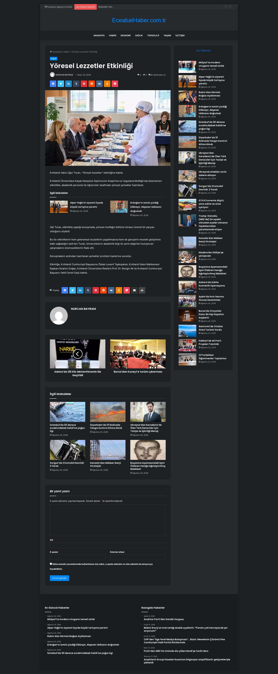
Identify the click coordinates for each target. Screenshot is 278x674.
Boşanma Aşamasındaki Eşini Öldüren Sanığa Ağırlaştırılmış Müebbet (147, 466)
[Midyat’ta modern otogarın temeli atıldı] (187, 67)
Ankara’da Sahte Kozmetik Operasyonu (212, 284)
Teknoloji (153, 35)
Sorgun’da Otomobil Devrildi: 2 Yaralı (67, 464)
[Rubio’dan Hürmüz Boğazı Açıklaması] (187, 97)
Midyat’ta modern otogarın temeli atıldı (211, 64)
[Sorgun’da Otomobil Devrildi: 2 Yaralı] (67, 450)
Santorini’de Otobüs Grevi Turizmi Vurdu (211, 328)
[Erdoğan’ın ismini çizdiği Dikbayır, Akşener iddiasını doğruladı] (119, 207)
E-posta (55, 552)
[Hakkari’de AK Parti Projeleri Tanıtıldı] (187, 345)
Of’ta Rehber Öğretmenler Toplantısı (212, 356)
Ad (52, 540)
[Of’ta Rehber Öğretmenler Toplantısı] (187, 359)
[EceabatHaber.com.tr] (139, 20)
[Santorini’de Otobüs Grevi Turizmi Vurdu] (187, 331)
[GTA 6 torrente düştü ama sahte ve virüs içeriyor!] (187, 205)
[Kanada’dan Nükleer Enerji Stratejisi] (107, 450)
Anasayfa (99, 35)
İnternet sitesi (117, 552)
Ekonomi (126, 35)
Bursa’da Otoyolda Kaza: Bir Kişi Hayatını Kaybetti (211, 314)
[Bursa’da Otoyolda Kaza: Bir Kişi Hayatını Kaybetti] (187, 315)
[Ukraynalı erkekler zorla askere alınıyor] (187, 176)
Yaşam (167, 35)
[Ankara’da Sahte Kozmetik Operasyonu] (187, 287)
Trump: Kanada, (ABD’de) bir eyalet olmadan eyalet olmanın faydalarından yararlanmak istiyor (213, 222)
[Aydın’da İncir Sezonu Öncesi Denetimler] (187, 301)
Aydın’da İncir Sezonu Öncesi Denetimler (211, 298)
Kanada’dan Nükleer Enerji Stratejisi (105, 464)
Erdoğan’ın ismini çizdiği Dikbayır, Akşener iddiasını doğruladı (145, 207)
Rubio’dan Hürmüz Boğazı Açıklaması (116, 6)
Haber (112, 35)
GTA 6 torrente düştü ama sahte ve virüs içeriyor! (211, 204)
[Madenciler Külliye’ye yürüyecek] (187, 257)
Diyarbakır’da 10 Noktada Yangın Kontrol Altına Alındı (106, 426)
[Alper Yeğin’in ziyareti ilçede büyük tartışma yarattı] (59, 207)
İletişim (180, 35)
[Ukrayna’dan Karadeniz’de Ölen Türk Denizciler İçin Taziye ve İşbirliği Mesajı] (148, 412)
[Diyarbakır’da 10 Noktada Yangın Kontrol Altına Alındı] (107, 412)
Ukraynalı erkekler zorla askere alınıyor (212, 173)
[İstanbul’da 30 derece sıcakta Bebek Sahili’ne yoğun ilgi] (67, 412)
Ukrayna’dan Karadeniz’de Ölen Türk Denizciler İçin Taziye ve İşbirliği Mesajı (146, 428)
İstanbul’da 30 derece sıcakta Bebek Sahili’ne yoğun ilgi (67, 428)
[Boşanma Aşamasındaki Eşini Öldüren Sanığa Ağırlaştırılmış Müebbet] (148, 450)
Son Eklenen (203, 50)
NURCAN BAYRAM (64, 75)
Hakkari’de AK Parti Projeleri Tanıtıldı (210, 342)
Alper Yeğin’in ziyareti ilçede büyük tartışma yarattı (212, 80)
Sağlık (139, 35)
